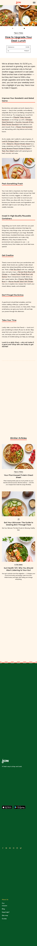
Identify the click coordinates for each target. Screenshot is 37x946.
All (18, 519)
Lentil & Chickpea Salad (10, 141)
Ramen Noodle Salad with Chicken (21, 281)
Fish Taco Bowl (15, 269)
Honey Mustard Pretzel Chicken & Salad (16, 148)
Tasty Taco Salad (8, 151)
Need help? (5, 912)
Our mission (4, 904)
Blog (3, 909)
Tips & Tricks (18, 33)
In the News (18, 564)
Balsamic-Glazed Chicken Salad (18, 144)
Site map (5, 915)
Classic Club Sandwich (24, 127)
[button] (34, 2)
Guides (4, 919)
